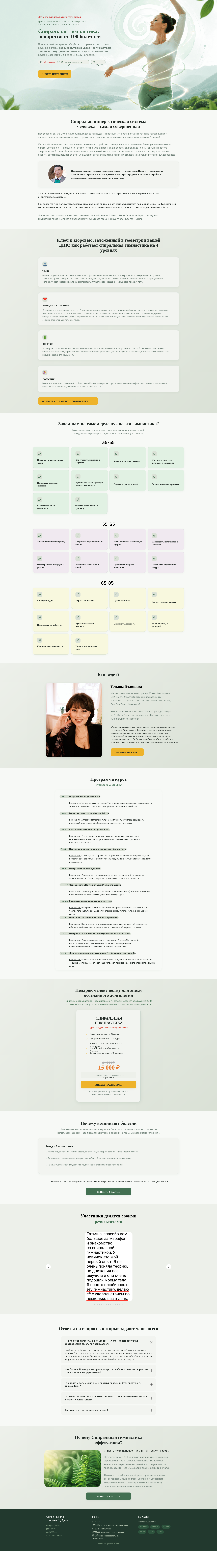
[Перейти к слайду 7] (108, 1304)
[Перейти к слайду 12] (119, 1304)
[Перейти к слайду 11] (117, 1304)
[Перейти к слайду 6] (106, 1304)
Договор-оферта (96, 1523)
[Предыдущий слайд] (48, 1266)
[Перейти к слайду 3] (99, 1304)
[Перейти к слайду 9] (113, 1304)
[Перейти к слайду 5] (103, 1304)
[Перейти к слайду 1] (94, 1304)
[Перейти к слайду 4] (101, 1304)
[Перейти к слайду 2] (97, 1304)
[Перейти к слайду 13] (122, 1304)
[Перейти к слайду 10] (115, 1304)
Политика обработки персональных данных (110, 1525)
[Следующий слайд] (168, 1266)
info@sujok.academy (146, 1522)
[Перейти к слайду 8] (110, 1304)
